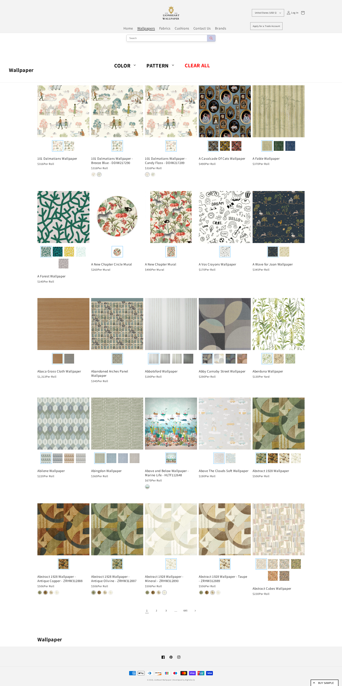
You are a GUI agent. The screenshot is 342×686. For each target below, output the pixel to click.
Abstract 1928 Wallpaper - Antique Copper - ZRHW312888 (60, 578)
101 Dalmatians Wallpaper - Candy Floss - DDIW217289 (166, 160)
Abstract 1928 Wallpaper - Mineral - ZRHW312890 (164, 578)
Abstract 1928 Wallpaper (271, 471)
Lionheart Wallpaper (162, 680)
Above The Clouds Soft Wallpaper (223, 471)
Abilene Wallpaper (51, 471)
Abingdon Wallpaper (106, 471)
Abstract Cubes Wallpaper (272, 588)
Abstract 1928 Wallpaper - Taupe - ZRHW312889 (223, 578)
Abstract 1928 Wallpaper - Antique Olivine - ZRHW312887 (113, 578)
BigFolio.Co (190, 680)
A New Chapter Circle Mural (111, 264)
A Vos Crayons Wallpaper (217, 264)
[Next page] (195, 611)
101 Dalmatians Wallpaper (57, 158)
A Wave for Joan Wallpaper (273, 264)
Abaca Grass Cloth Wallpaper (59, 371)
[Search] (211, 38)
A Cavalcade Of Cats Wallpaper (222, 158)
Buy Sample (326, 683)
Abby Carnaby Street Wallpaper (222, 371)
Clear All (197, 65)
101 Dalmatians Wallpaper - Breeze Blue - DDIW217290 (112, 160)
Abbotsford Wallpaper (161, 371)
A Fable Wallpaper (266, 158)
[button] (93, 174)
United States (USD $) (266, 12)
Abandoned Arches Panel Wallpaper (109, 373)
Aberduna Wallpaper (268, 371)
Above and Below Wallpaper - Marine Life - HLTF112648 (167, 473)
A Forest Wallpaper (51, 276)
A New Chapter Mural (160, 264)
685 (185, 610)
